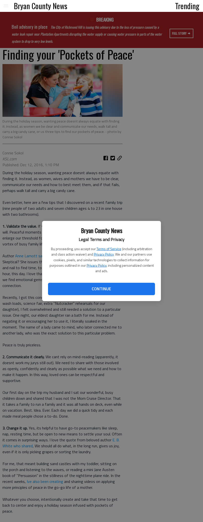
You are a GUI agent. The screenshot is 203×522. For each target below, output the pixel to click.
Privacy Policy (104, 254)
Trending (187, 5)
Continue (101, 289)
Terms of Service (109, 248)
